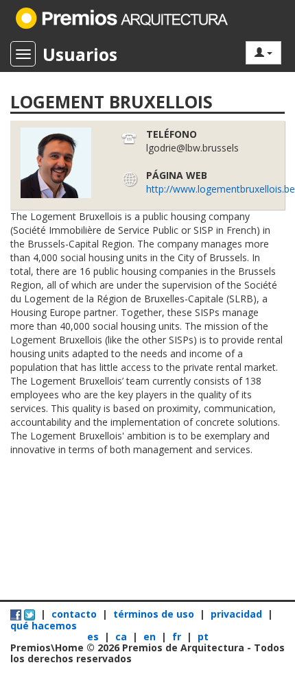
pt (203, 636)
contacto (74, 613)
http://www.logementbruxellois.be (220, 188)
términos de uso (153, 613)
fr (178, 636)
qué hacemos (43, 625)
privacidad (236, 613)
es (94, 636)
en (150, 636)
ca (122, 636)
